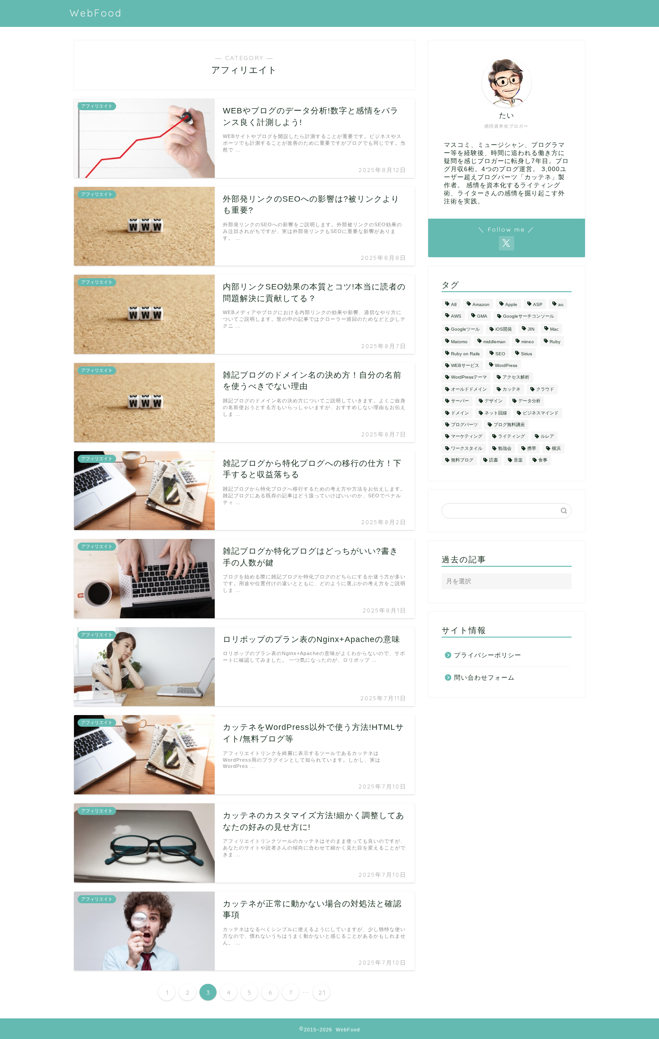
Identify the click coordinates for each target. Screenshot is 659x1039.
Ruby (555, 342)
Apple (511, 304)
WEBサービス (465, 365)
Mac (554, 329)
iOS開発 (503, 329)
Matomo (459, 342)
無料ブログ (462, 460)
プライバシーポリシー (487, 655)
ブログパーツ (464, 424)
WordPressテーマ (469, 377)
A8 (454, 304)
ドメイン (460, 412)
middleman (494, 342)
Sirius (526, 353)
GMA (482, 316)
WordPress (506, 365)
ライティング (511, 436)
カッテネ (511, 389)
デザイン (494, 401)
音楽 (518, 460)
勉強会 (505, 448)
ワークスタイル (466, 448)
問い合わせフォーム (484, 677)
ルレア (547, 436)
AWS (456, 316)
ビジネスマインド (541, 412)
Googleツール (465, 329)
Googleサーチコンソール (528, 316)
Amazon (481, 304)
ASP (537, 304)
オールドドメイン (469, 389)
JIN (531, 329)
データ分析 (529, 401)
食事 (542, 460)
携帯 (531, 448)
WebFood (95, 13)
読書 (493, 460)
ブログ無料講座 (509, 424)
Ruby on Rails (465, 353)
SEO (500, 353)
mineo (527, 342)
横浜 (556, 448)
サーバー (460, 401)
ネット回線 (496, 412)
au (561, 304)
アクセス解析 (516, 377)
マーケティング (466, 436)
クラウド (545, 389)
